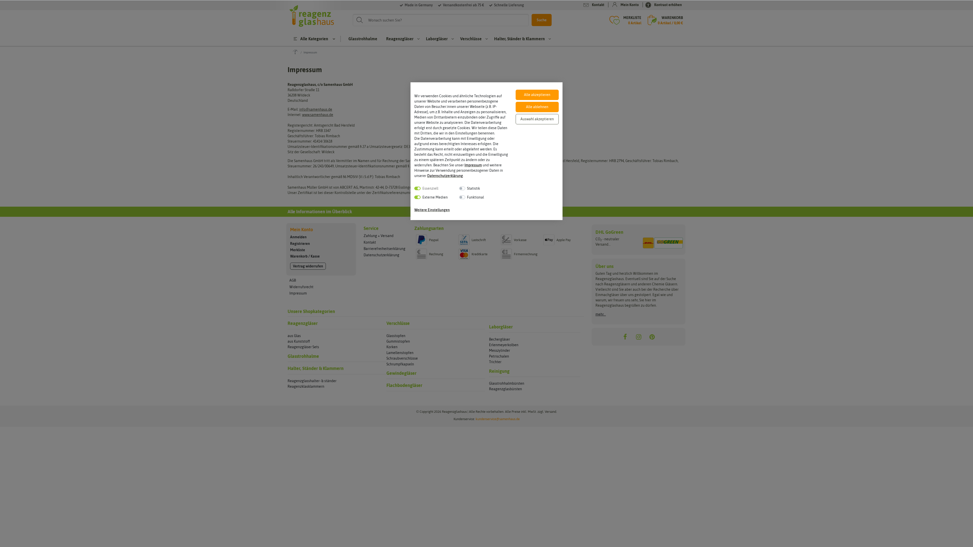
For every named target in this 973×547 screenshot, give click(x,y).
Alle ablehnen (537, 107)
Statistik (473, 188)
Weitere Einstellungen (432, 210)
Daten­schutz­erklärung (445, 176)
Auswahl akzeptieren (537, 119)
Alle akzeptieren (537, 95)
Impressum (473, 165)
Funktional (475, 197)
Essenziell (430, 188)
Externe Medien (435, 197)
